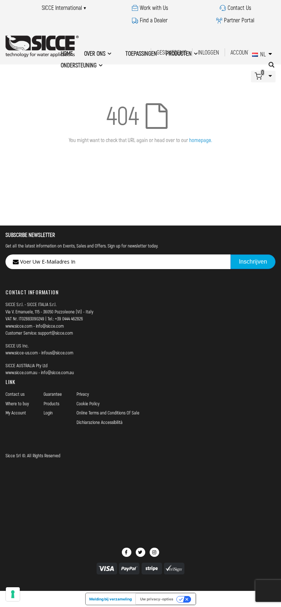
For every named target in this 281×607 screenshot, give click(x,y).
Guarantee (53, 394)
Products (51, 403)
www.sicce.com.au (21, 372)
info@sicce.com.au (57, 372)
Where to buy (17, 403)
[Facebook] (126, 552)
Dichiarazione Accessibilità (99, 422)
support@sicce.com (55, 333)
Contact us (15, 394)
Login (48, 413)
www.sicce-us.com (21, 352)
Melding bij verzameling (110, 599)
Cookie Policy (88, 403)
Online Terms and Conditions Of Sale (107, 413)
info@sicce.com (50, 326)
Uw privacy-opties (156, 599)
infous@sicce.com (57, 352)
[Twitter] (140, 552)
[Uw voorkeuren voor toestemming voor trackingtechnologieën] (13, 594)
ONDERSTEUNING (79, 65)
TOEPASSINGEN (141, 53)
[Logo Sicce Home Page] (42, 46)
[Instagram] (154, 552)
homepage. (200, 140)
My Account (15, 413)
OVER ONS (94, 53)
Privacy (82, 394)
